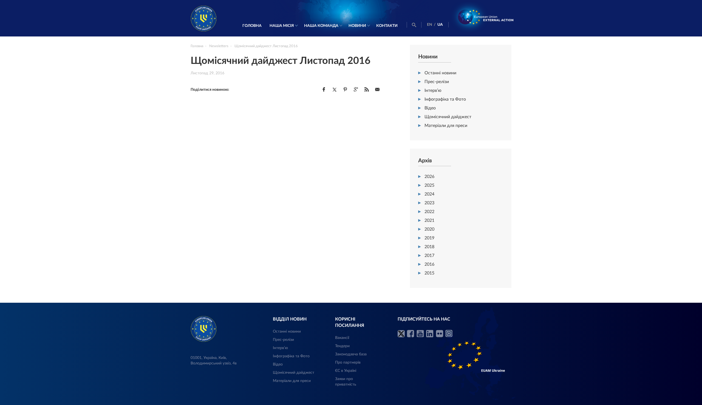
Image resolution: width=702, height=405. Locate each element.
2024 (429, 194)
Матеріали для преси (445, 125)
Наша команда (321, 26)
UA (440, 25)
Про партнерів (348, 362)
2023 (429, 203)
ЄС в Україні (345, 371)
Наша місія (282, 26)
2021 (429, 220)
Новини (357, 26)
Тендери (342, 346)
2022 (429, 211)
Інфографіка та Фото (445, 99)
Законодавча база (351, 354)
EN (429, 25)
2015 (429, 273)
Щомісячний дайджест (447, 117)
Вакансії (342, 338)
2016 (429, 264)
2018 (429, 247)
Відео (430, 108)
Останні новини (440, 73)
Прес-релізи (436, 82)
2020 (429, 229)
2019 (429, 238)
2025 (429, 185)
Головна (252, 26)
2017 (429, 255)
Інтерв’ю (432, 90)
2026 (429, 176)
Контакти (387, 26)
